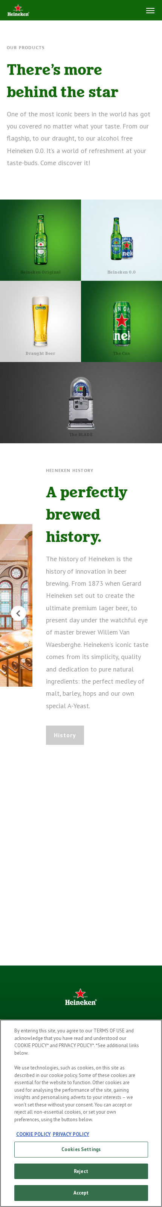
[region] (81, 1113)
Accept (81, 1193)
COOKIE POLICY (33, 1134)
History (65, 735)
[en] (18, 10)
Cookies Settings (81, 1149)
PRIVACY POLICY (71, 1134)
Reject (81, 1171)
